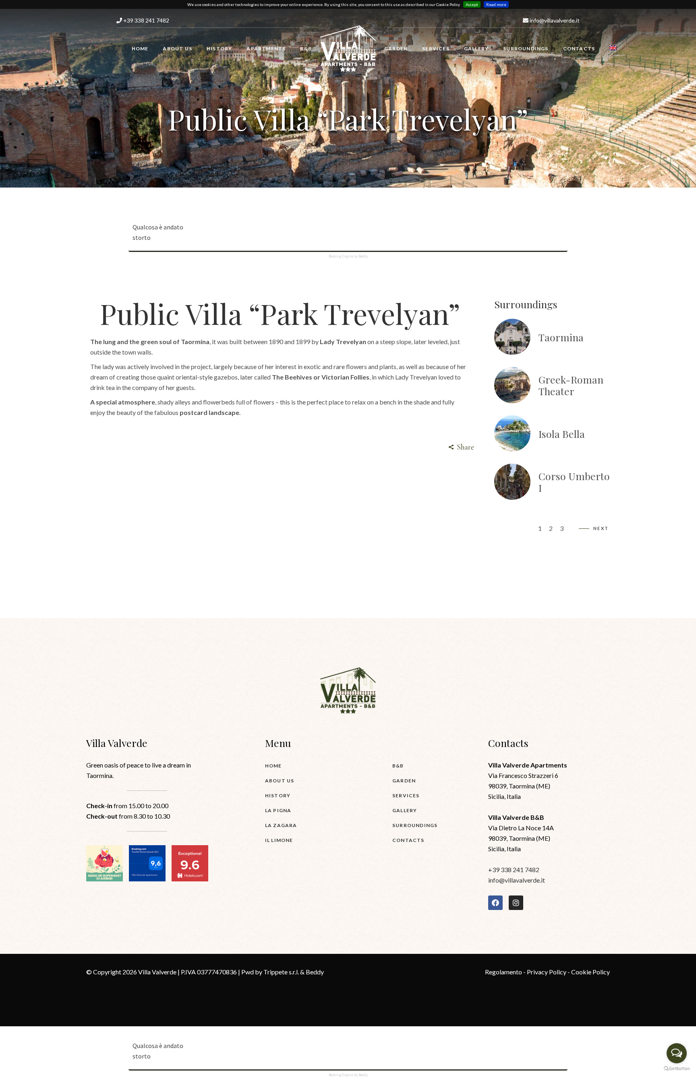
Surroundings (414, 825)
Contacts (408, 840)
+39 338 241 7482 (145, 20)
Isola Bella (562, 433)
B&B (398, 766)
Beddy (315, 972)
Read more (496, 4)
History (277, 795)
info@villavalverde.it (554, 20)
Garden (404, 781)
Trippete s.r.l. (281, 972)
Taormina (561, 337)
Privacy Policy (546, 972)
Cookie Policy (590, 972)
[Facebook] (495, 902)
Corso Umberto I (574, 481)
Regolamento (503, 972)
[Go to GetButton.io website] (677, 1068)
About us (279, 781)
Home (273, 766)
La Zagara (281, 825)
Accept (472, 4)
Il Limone (279, 840)
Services (406, 795)
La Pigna (278, 810)
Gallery (404, 810)
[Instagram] (516, 902)
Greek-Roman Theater (571, 385)
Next (601, 528)
